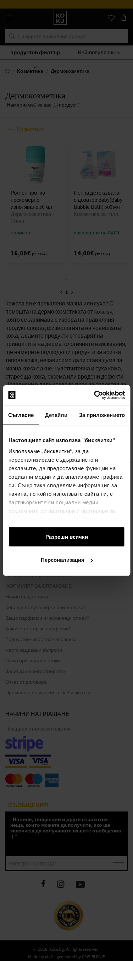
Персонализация (62, 560)
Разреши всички (66, 536)
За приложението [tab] (102, 415)
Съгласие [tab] (21, 415)
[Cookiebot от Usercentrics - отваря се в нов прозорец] (95, 395)
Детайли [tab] (56, 415)
